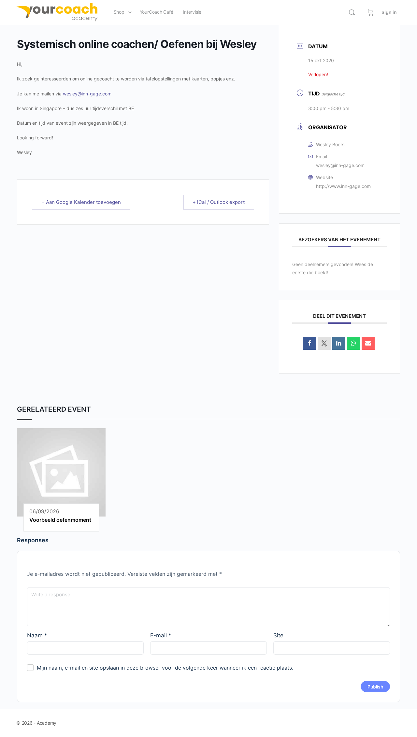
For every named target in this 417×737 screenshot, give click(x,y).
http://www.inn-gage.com (343, 186)
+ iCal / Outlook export (219, 202)
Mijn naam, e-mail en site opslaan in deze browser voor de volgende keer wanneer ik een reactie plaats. (165, 667)
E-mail (160, 635)
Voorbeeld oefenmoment (60, 520)
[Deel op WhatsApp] (353, 343)
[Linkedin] (338, 343)
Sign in (389, 12)
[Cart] (371, 12)
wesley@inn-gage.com (87, 93)
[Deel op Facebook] (309, 343)
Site (278, 635)
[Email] (368, 343)
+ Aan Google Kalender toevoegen (81, 202)
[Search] (351, 12)
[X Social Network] (324, 343)
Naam (37, 635)
